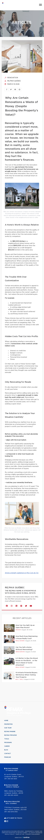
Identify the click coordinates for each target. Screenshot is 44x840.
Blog (6, 750)
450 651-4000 (12, 795)
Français (7, 757)
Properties (8, 724)
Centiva (26, 837)
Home (6, 720)
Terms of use (19, 834)
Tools (6, 739)
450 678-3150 (12, 812)
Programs (8, 742)
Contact (7, 753)
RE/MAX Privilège (10, 735)
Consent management (32, 834)
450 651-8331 (12, 779)
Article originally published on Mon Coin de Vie (21, 573)
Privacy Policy (9, 834)
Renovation (12, 77)
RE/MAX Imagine (9, 731)
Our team (7, 728)
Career (7, 746)
